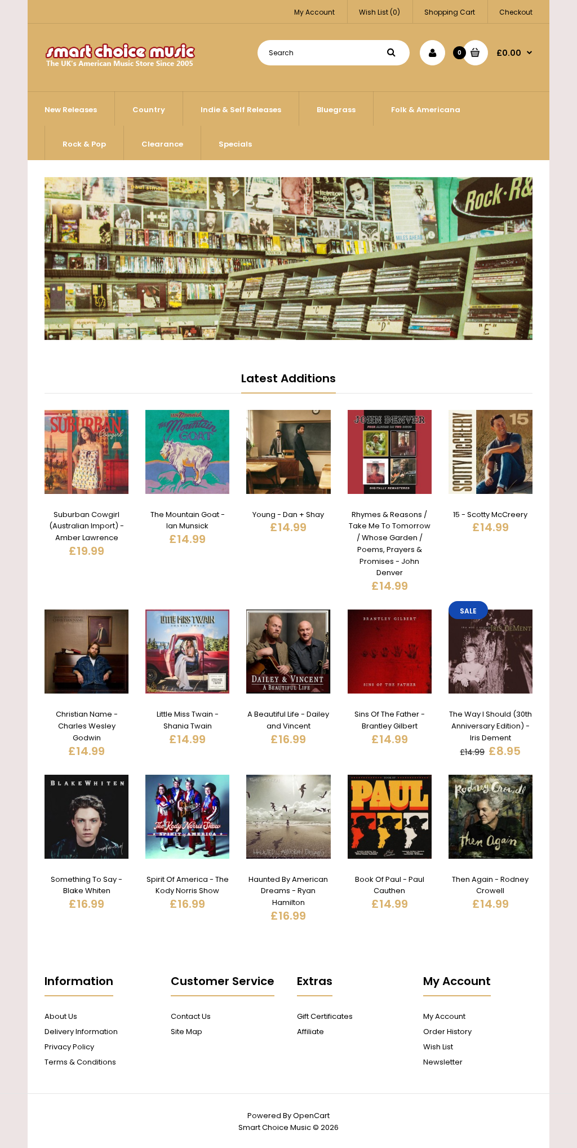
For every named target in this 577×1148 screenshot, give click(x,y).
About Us (61, 1016)
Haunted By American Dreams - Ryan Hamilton (288, 891)
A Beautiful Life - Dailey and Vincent (288, 720)
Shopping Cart (449, 12)
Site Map (186, 1031)
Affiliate (310, 1031)
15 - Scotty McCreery (490, 514)
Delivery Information (81, 1031)
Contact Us (191, 1016)
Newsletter (443, 1062)
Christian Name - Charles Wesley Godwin (87, 726)
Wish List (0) (379, 12)
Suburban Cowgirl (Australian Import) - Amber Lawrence (86, 526)
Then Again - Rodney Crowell (490, 885)
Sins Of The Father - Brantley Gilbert (389, 720)
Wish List (438, 1046)
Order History (447, 1031)
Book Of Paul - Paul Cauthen (389, 885)
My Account (314, 12)
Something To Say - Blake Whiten (86, 885)
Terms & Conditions (80, 1062)
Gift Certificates (325, 1016)
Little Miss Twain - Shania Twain (188, 720)
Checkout (515, 12)
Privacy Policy (69, 1046)
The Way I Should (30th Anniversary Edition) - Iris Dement (490, 726)
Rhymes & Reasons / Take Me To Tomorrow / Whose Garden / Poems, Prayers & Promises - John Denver (389, 544)
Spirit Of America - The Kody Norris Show (188, 885)
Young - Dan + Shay (288, 514)
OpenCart (311, 1115)
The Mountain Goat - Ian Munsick (187, 520)
